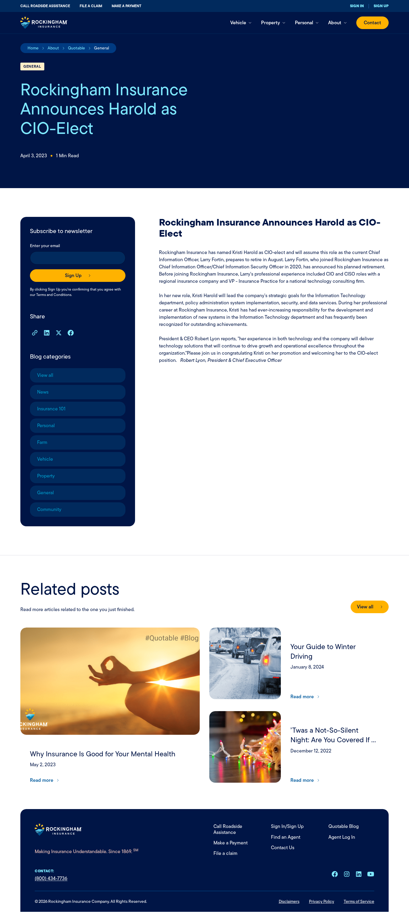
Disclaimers (289, 901)
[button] (240, 23)
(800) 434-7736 (51, 878)
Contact (372, 22)
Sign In (278, 826)
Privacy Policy (321, 901)
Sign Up (295, 826)
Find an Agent (285, 837)
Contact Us (282, 847)
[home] (44, 22)
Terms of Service (359, 901)
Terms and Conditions (53, 294)
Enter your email (45, 246)
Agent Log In (341, 837)
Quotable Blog (343, 826)
